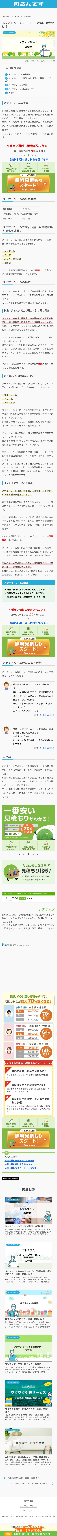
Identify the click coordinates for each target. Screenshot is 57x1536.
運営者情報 (28, 1501)
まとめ (11, 92)
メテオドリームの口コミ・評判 (21, 89)
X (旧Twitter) (47, 714)
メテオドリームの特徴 (17, 85)
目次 (11, 67)
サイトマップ (28, 1511)
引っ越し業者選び (11, 1178)
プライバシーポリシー (28, 1506)
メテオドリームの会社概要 (19, 74)
